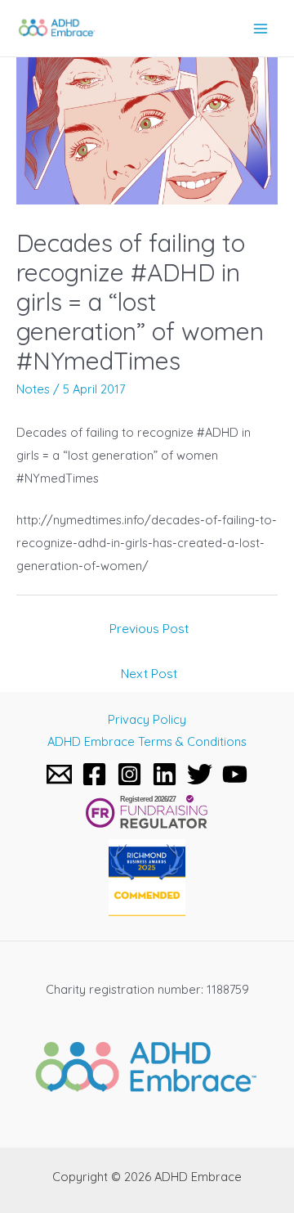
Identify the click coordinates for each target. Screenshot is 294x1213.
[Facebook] (94, 774)
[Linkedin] (164, 774)
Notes (33, 389)
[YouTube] (234, 774)
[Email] (59, 774)
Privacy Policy (147, 719)
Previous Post (149, 628)
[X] (199, 774)
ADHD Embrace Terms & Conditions (147, 741)
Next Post (149, 673)
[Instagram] (129, 774)
